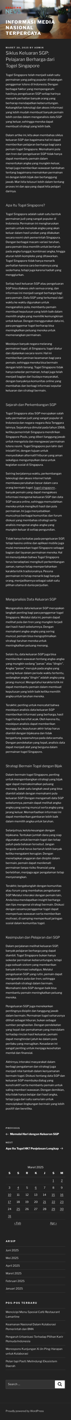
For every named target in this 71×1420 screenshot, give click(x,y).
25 (18, 1209)
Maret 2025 (14, 1273)
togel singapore (44, 487)
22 (53, 1202)
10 (9, 1195)
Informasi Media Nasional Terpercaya (30, 27)
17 (9, 1202)
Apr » (53, 1223)
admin (39, 47)
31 (9, 1216)
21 (44, 1202)
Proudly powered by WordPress (25, 1411)
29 (53, 1209)
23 (62, 1202)
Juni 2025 (12, 1250)
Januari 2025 (14, 1288)
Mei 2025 (12, 1258)
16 (61, 1195)
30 (62, 1209)
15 (53, 1195)
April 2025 (13, 1265)
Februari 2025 (15, 1281)
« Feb (17, 1223)
